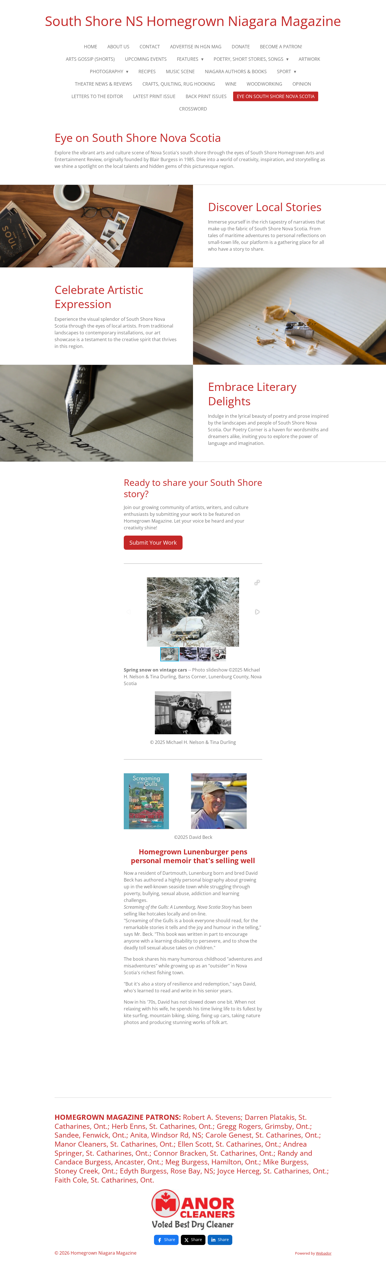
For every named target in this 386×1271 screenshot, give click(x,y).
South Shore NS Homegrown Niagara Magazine (193, 21)
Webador (323, 1253)
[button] (257, 582)
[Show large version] (193, 1209)
